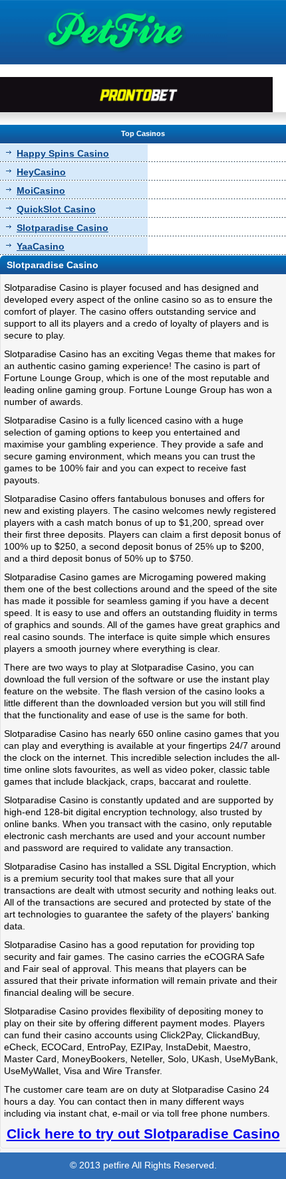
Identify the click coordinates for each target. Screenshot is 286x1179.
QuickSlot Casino (56, 209)
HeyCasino (41, 172)
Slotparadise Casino (62, 227)
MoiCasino (41, 190)
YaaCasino (41, 246)
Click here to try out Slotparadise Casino (143, 1133)
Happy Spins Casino (63, 153)
